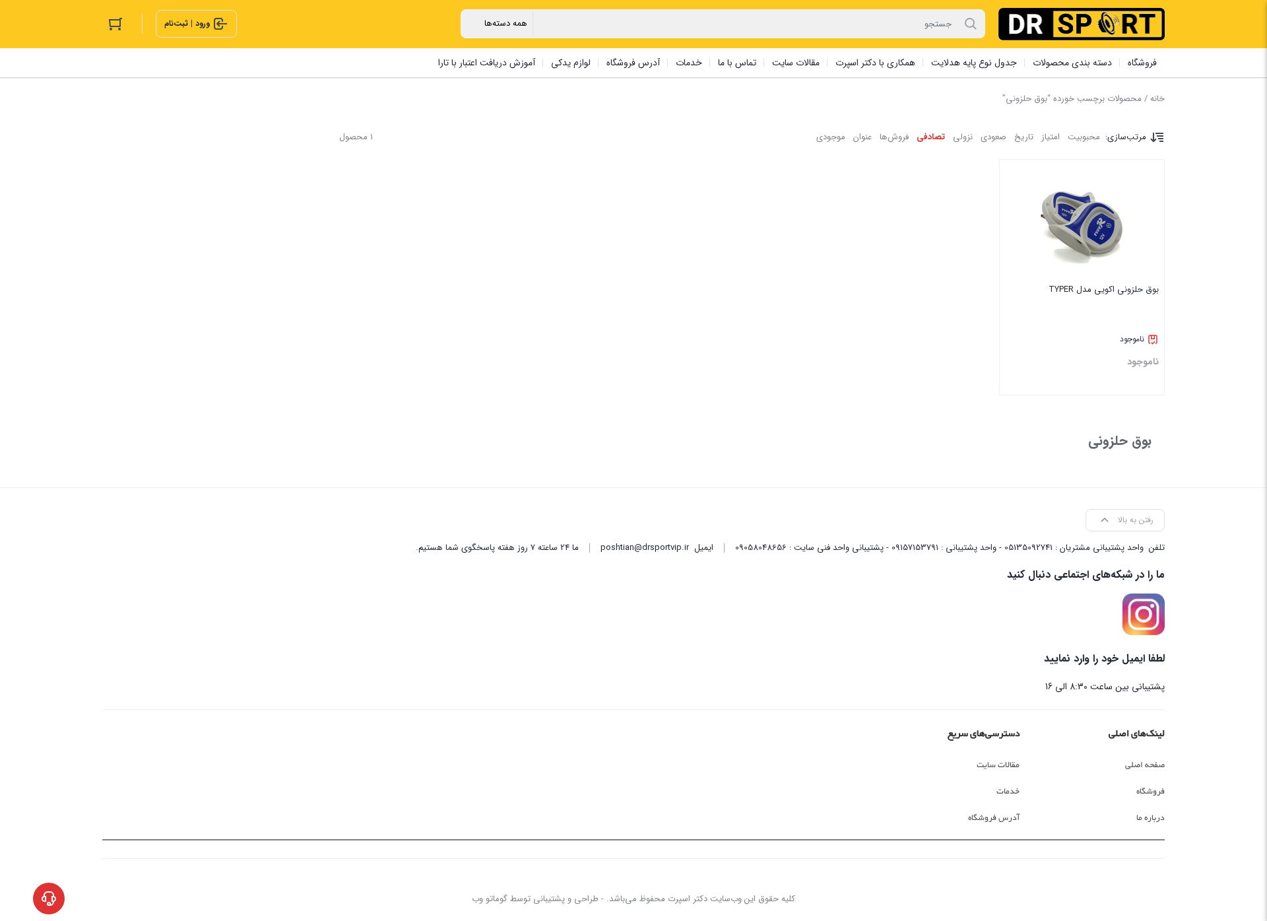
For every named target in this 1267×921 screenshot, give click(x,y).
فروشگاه (1150, 792)
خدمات (1008, 792)
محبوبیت (1084, 137)
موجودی (830, 137)
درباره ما (1150, 818)
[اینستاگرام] (1143, 615)
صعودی (993, 137)
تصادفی (931, 137)
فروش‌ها (894, 137)
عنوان (862, 137)
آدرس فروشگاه (994, 818)
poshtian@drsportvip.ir (645, 548)
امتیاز (1050, 137)
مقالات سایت (998, 765)
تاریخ (1023, 137)
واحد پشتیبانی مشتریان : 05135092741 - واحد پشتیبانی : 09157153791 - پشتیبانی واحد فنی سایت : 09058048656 (939, 548)
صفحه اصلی (1145, 765)
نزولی (963, 137)
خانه (1157, 99)
